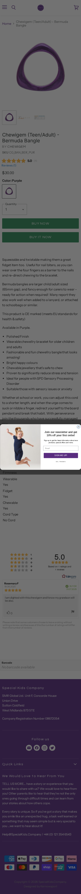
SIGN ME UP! (60, 456)
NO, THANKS (61, 462)
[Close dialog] (78, 426)
